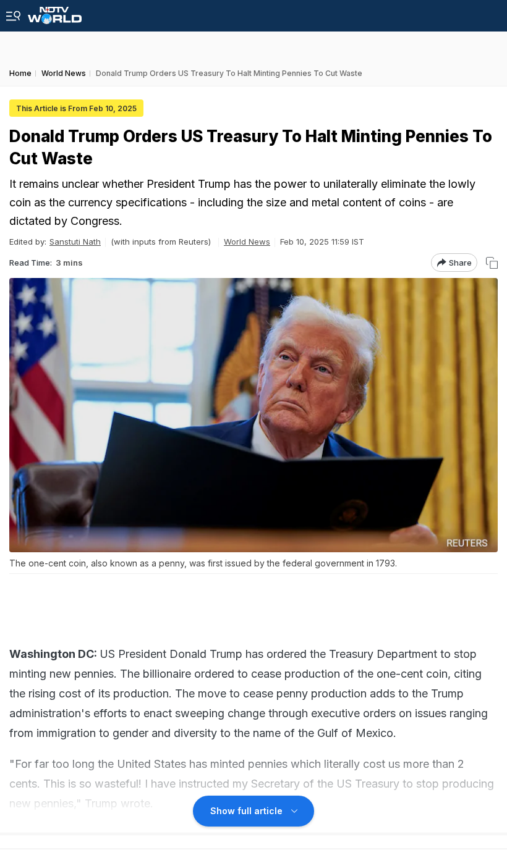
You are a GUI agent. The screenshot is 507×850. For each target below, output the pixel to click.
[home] (55, 12)
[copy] (492, 263)
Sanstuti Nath (75, 241)
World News (247, 241)
